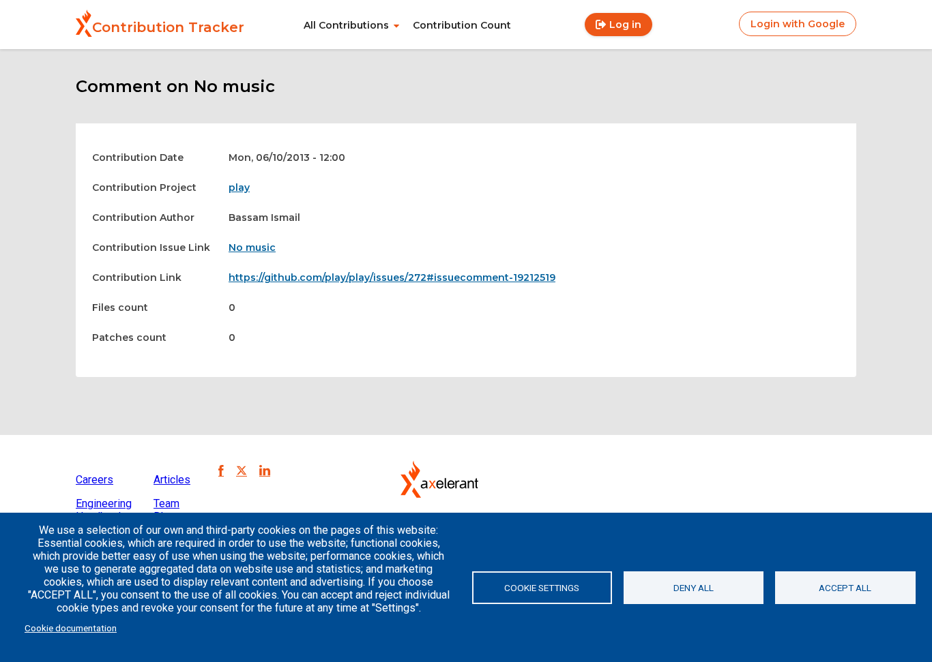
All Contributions (346, 25)
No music (252, 247)
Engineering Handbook (104, 510)
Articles (172, 479)
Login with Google (798, 24)
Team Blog (166, 510)
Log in (625, 24)
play (239, 187)
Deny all (693, 587)
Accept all (845, 587)
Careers (94, 479)
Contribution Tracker (168, 27)
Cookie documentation (71, 627)
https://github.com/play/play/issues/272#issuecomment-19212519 (392, 277)
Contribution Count (462, 25)
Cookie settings (541, 587)
